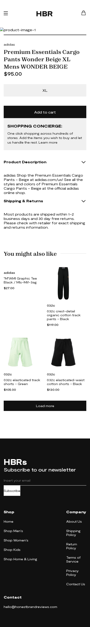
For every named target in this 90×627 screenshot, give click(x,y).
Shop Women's (16, 540)
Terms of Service (73, 559)
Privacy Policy (72, 573)
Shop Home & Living (20, 559)
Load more (45, 406)
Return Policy (71, 546)
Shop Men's (13, 531)
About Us (74, 521)
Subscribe (12, 491)
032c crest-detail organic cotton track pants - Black (64, 315)
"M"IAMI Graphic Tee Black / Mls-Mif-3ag (20, 280)
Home (8, 521)
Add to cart (45, 112)
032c (51, 305)
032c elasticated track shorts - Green (22, 382)
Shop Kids (12, 550)
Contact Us (75, 584)
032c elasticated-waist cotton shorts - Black (65, 382)
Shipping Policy (73, 533)
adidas (9, 44)
